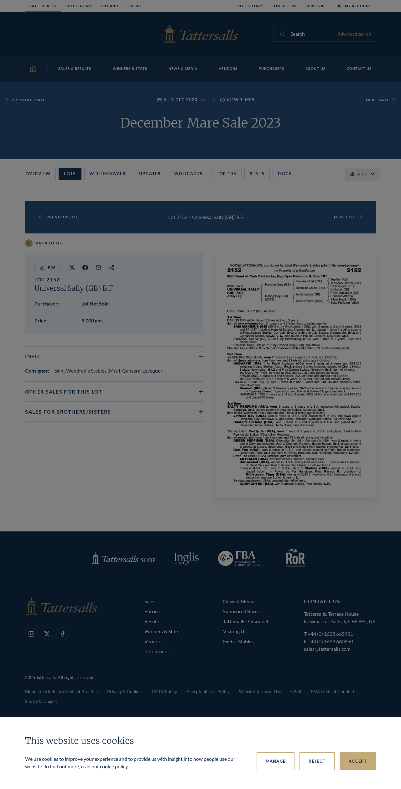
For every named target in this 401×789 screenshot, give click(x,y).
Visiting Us (235, 631)
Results (152, 621)
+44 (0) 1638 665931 (330, 634)
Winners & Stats (161, 631)
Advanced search (354, 34)
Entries (152, 611)
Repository (249, 6)
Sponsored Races (241, 611)
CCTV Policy (164, 691)
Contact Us (284, 6)
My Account (358, 6)
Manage (276, 761)
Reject (317, 761)
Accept (358, 761)
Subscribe (316, 6)
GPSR (295, 691)
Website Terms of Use (260, 691)
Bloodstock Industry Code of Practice (61, 691)
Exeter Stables (238, 641)
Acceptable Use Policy (208, 691)
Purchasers (156, 651)
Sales (149, 601)
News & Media (238, 601)
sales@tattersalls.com (327, 649)
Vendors (153, 641)
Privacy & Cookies (125, 691)
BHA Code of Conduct (332, 691)
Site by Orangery (41, 701)
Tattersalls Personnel (245, 621)
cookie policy (114, 766)
